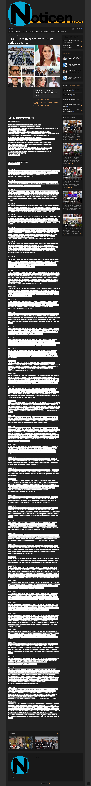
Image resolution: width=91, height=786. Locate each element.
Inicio (9, 35)
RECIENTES (66, 53)
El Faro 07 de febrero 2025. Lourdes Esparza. (45, 106)
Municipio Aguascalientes (42, 31)
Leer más (79, 139)
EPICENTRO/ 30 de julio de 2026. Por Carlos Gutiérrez (72, 152)
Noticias (18, 31)
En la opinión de (62, 31)
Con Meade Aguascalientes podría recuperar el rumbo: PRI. (45, 745)
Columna (11, 31)
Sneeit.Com (48, 783)
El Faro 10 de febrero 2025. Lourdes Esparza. (45, 100)
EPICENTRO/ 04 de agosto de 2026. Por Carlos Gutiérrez (71, 223)
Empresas (53, 31)
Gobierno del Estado (28, 31)
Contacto (38, 757)
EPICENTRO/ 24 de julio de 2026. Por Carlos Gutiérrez (72, 129)
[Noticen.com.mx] (45, 25)
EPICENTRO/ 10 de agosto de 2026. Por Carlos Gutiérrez (71, 200)
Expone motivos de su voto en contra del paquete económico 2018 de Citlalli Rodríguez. (20, 745)
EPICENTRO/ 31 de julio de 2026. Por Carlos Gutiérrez (72, 176)
